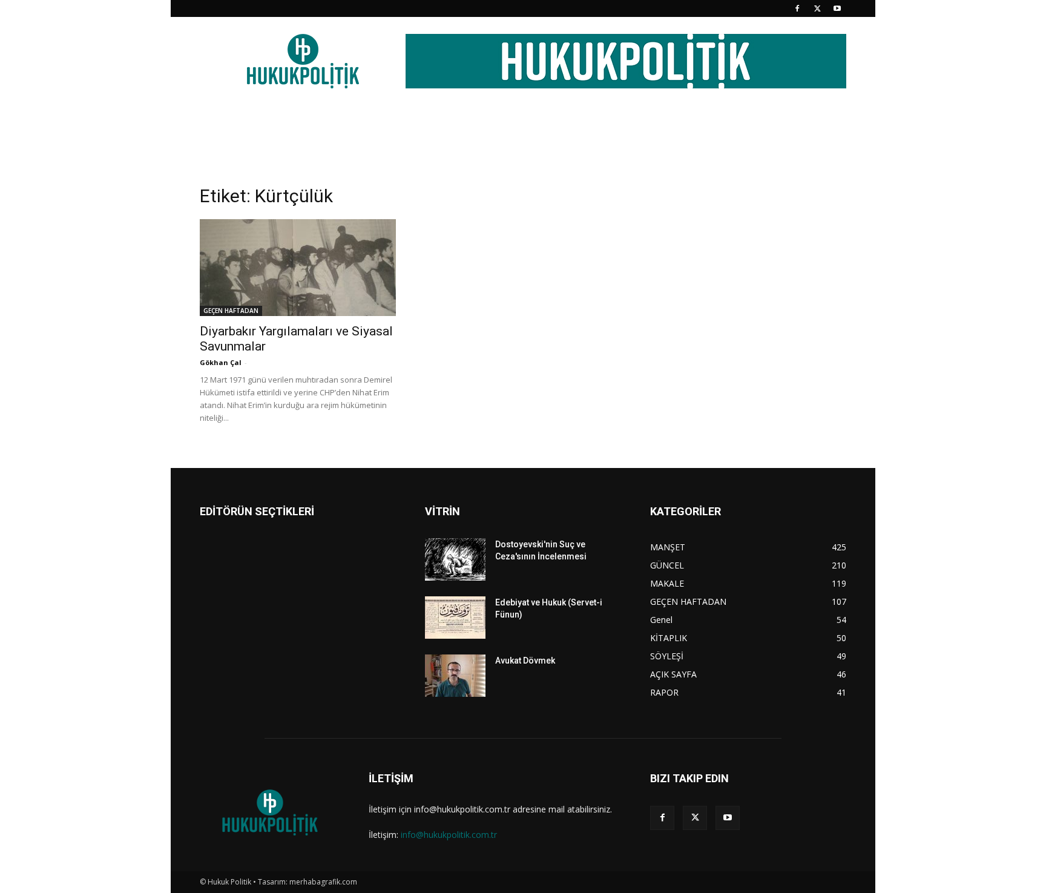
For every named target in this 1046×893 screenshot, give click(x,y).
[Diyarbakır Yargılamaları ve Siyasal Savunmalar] (298, 267)
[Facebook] (797, 8)
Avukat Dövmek (525, 660)
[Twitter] (817, 8)
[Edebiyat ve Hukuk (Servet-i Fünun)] (455, 617)
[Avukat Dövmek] (455, 675)
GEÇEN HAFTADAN (230, 310)
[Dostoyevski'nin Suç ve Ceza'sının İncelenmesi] (455, 559)
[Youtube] (837, 8)
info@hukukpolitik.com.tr (449, 834)
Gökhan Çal (221, 362)
